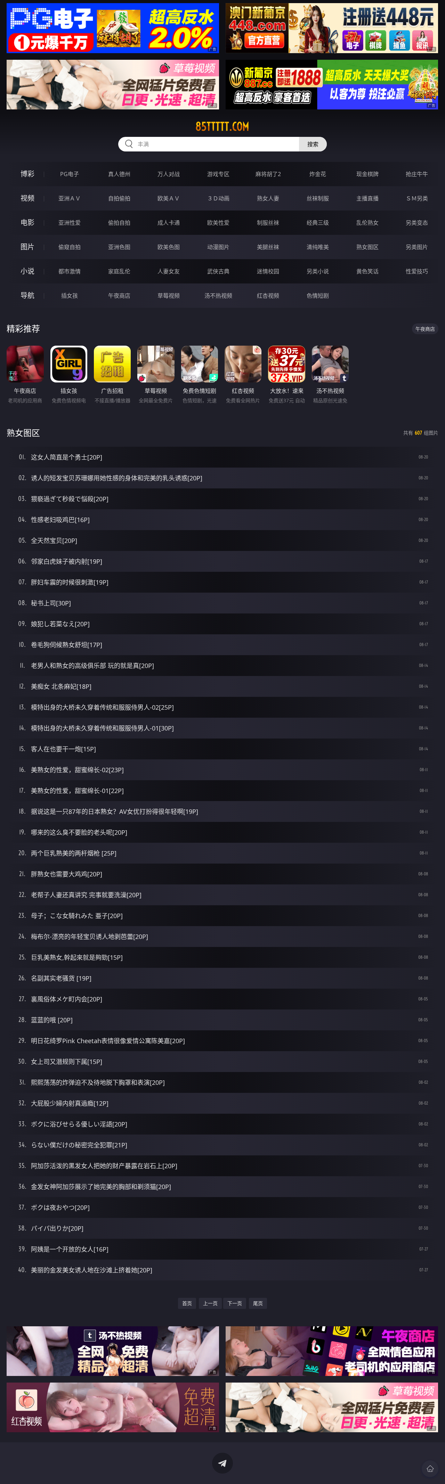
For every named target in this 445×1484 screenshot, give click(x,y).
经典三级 (318, 222)
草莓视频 (168, 295)
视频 (27, 198)
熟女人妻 (268, 198)
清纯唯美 (318, 247)
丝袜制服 (318, 198)
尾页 (258, 1303)
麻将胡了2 (268, 174)
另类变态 (417, 222)
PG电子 (69, 174)
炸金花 (317, 174)
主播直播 (367, 198)
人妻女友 (168, 271)
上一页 (210, 1303)
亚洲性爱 (69, 222)
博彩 (27, 174)
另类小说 (318, 271)
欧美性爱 (218, 222)
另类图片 (417, 247)
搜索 (312, 144)
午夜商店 (119, 295)
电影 (27, 222)
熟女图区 (367, 247)
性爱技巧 (417, 271)
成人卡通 (168, 222)
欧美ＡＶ (168, 198)
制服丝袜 (268, 222)
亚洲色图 (119, 247)
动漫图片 (218, 247)
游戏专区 (218, 174)
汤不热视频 (218, 295)
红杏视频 (268, 295)
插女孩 (69, 295)
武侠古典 (218, 271)
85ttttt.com (222, 126)
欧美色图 (168, 247)
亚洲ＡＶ (69, 198)
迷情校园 (268, 271)
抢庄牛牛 (417, 174)
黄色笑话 (367, 271)
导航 (27, 295)
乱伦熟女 (367, 222)
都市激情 (69, 271)
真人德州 (119, 174)
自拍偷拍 (119, 198)
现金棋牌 (367, 174)
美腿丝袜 (268, 247)
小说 (27, 271)
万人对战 (168, 174)
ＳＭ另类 (417, 198)
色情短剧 (318, 295)
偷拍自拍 (119, 222)
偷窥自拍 (69, 247)
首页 (187, 1303)
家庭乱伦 (119, 271)
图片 (27, 247)
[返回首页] (430, 1468)
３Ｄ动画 (218, 198)
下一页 (234, 1303)
